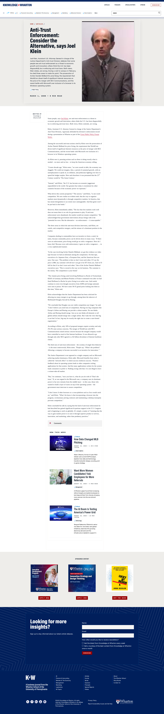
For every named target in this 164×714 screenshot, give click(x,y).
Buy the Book (120, 598)
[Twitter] (27, 701)
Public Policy (35, 89)
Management (55, 13)
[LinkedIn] (36, 701)
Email (84, 631)
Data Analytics (88, 13)
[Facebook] (32, 701)
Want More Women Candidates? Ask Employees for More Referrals (84, 475)
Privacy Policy (92, 700)
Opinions (87, 683)
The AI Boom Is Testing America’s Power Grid (85, 511)
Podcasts (117, 5)
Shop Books (117, 680)
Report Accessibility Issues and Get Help (100, 704)
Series (86, 680)
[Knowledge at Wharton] (17, 5)
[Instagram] (44, 701)
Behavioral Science (76, 13)
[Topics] (7, 13)
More (96, 13)
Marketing (65, 13)
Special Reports (130, 5)
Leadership (59, 687)
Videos (87, 689)
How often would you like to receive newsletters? (100, 640)
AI (16, 13)
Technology (79, 520)
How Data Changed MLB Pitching (86, 441)
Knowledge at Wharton (67, 700)
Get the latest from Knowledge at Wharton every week (104, 643)
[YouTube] (40, 701)
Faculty (87, 678)
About (115, 676)
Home (32, 24)
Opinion (142, 5)
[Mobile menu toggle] (3, 13)
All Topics (59, 689)
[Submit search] (159, 12)
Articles (107, 5)
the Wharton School (63, 704)
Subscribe (156, 5)
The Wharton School (120, 678)
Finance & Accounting (27, 13)
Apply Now (44, 598)
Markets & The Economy (42, 13)
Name (84, 623)
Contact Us (117, 683)
